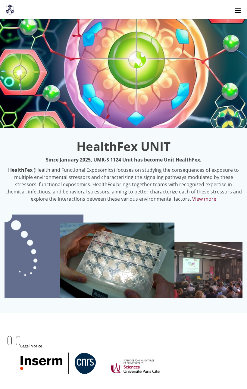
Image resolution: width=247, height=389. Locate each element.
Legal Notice (31, 346)
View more (204, 199)
